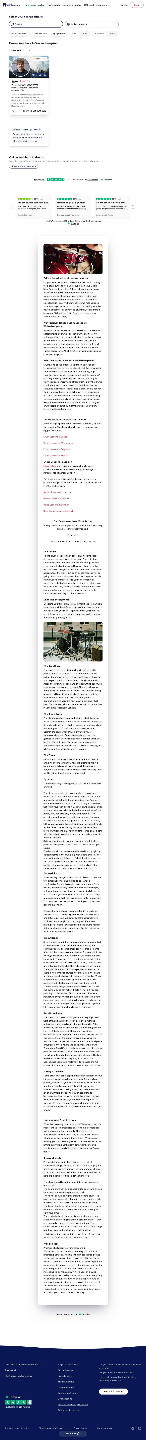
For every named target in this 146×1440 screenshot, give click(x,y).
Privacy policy (80, 1428)
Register (124, 4)
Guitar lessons (65, 1370)
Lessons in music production (73, 1404)
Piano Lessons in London (56, 504)
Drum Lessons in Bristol (55, 455)
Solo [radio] (74, 33)
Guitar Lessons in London (56, 498)
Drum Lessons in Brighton (56, 449)
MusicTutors (49, 465)
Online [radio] (112, 33)
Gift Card (89, 4)
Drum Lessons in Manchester (58, 443)
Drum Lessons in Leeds (55, 436)
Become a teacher (72, 4)
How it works (53, 4)
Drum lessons (65, 1398)
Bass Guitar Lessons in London (59, 511)
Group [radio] (84, 33)
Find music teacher (35, 4)
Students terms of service (17, 1428)
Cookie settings (104, 1428)
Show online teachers (23, 166)
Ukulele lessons (66, 1387)
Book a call (10, 1370)
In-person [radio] (99, 33)
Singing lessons (66, 1381)
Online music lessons (68, 1410)
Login (137, 4)
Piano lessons (65, 1375)
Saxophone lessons (68, 1393)
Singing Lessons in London (57, 492)
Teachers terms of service (51, 1428)
